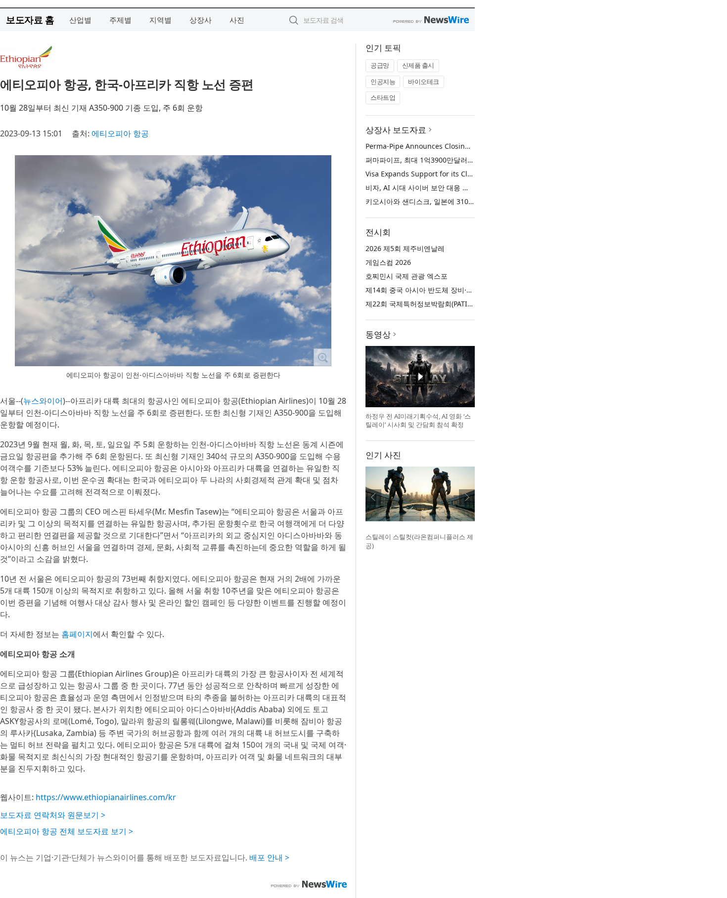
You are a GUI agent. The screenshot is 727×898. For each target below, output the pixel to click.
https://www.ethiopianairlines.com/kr (106, 797)
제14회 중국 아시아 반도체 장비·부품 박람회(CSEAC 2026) (455, 290)
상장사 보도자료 (395, 129)
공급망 (379, 65)
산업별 (80, 20)
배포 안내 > (269, 857)
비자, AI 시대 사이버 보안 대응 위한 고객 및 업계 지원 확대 (456, 187)
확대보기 (322, 357)
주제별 (120, 20)
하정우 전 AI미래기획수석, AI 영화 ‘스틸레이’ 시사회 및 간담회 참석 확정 (418, 420)
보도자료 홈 (30, 19)
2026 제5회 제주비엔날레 (405, 248)
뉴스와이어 (43, 400)
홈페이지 (77, 634)
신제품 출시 (418, 65)
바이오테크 (423, 81)
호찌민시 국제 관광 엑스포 (406, 276)
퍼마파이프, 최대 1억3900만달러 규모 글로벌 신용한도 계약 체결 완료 (474, 160)
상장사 (200, 20)
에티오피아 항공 (120, 133)
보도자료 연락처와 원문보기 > (52, 815)
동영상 (378, 334)
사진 (236, 20)
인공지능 (382, 81)
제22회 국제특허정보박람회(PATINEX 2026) (432, 303)
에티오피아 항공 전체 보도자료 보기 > (66, 831)
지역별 (160, 20)
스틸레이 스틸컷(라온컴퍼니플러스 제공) (419, 541)
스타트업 (382, 97)
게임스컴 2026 (388, 262)
